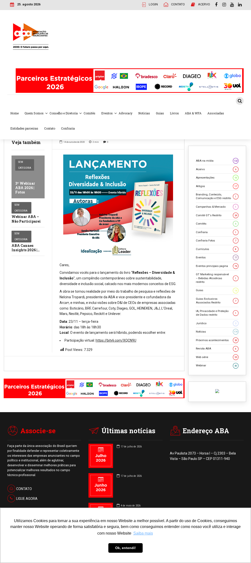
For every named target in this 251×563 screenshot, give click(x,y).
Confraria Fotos (216, 240)
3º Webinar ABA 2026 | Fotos (25, 187)
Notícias (144, 113)
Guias (160, 113)
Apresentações (216, 177)
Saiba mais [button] (143, 533)
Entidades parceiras (24, 128)
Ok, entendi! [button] (125, 548)
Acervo (216, 169)
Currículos (216, 249)
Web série (216, 357)
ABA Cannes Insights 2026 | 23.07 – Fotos (24, 250)
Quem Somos (34, 113)
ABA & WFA (193, 113)
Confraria (68, 128)
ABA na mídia (217, 160)
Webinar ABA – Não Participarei (26, 218)
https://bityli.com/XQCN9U (116, 340)
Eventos (107, 113)
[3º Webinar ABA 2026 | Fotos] (28, 177)
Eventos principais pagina (216, 266)
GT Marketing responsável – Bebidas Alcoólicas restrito (216, 278)
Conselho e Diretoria (64, 113)
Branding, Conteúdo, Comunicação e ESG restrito (216, 196)
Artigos (216, 186)
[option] (118, 206)
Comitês (89, 113)
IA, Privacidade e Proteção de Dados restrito (216, 312)
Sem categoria (24, 164)
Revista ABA (216, 348)
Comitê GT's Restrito (216, 215)
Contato (49, 128)
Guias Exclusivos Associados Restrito (216, 300)
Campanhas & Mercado (216, 206)
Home (14, 113)
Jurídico (216, 323)
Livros (174, 113)
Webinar (216, 365)
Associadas (215, 113)
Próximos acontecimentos (216, 340)
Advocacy (125, 113)
